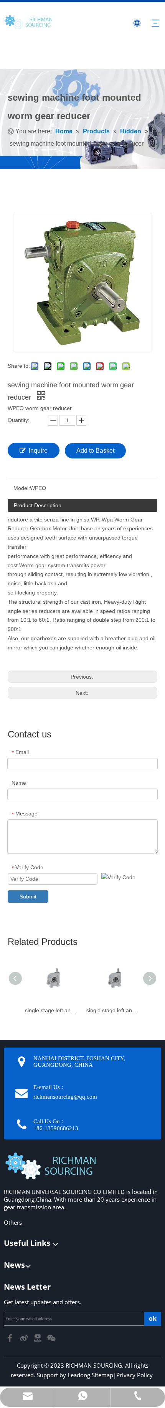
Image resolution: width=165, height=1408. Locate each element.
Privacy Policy (134, 1375)
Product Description (37, 505)
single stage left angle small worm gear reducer (113, 1010)
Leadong (79, 1375)
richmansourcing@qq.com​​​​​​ (65, 1097)
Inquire (38, 450)
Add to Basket (95, 450)
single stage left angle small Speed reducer (52, 1010)
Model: (21, 488)
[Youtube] (38, 1337)
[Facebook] (11, 1337)
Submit (28, 896)
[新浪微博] (24, 1337)
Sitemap (102, 1375)
